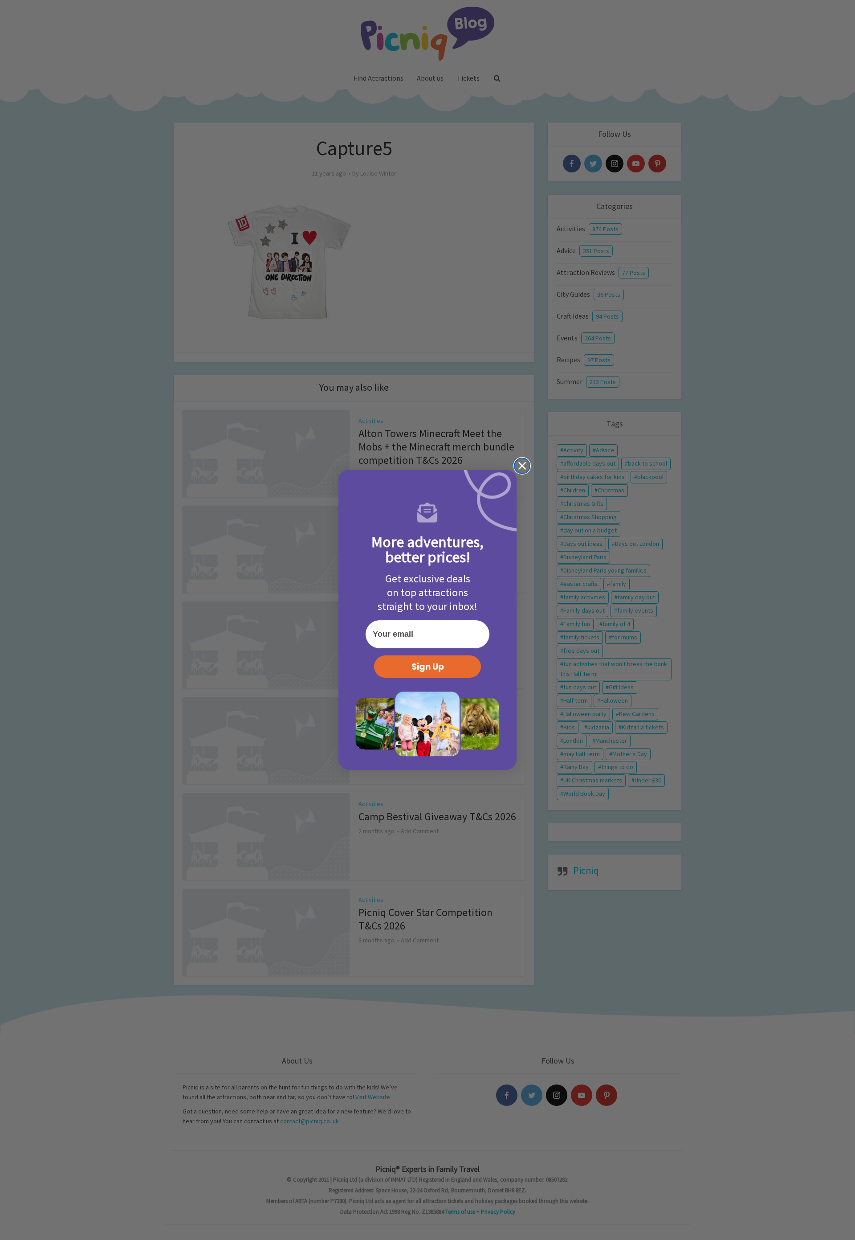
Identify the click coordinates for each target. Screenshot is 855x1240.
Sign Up (427, 667)
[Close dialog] (522, 466)
